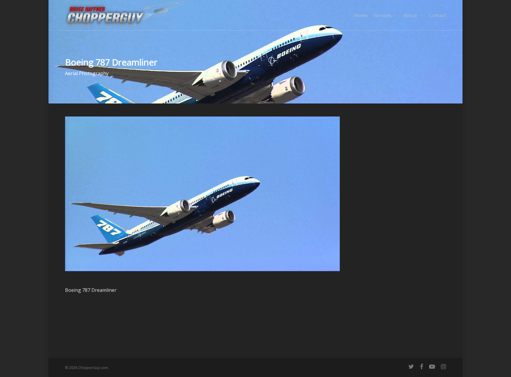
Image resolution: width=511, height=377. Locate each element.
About (410, 15)
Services (382, 15)
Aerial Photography (87, 73)
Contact (437, 15)
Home (361, 15)
